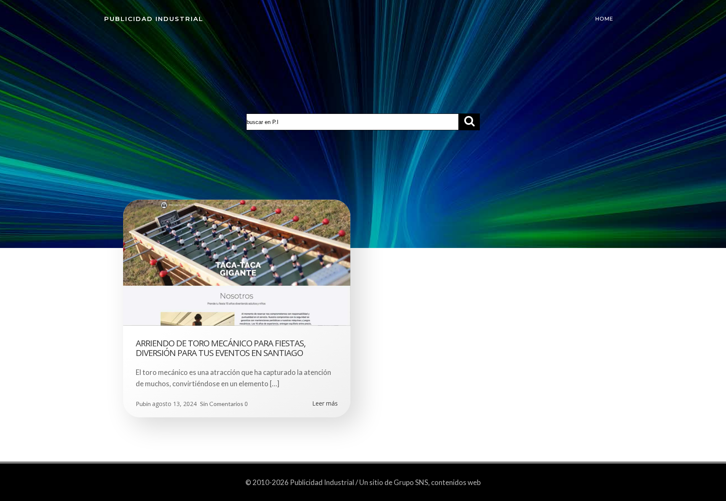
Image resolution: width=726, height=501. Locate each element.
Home (604, 19)
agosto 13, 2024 (174, 404)
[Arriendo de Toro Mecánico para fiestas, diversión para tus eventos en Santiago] (236, 262)
